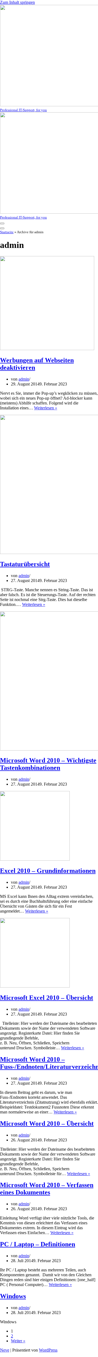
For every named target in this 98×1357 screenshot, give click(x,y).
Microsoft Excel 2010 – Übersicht (46, 997)
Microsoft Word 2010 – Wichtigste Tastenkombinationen (48, 764)
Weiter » (18, 1341)
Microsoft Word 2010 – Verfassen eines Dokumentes (46, 1188)
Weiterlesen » (45, 408)
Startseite (7, 232)
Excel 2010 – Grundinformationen (48, 870)
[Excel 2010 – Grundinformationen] (35, 859)
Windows (13, 1296)
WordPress (48, 1350)
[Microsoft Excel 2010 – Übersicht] (35, 986)
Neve (4, 1350)
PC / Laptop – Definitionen (37, 1244)
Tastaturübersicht (25, 564)
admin (24, 379)
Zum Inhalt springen (17, 2)
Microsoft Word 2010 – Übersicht (47, 1123)
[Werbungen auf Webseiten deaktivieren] (47, 348)
